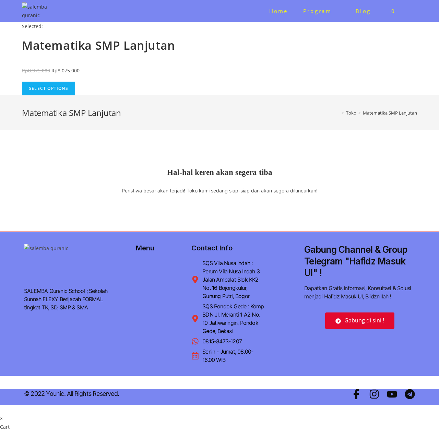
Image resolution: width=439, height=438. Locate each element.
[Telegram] (410, 394)
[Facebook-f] (356, 394)
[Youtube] (392, 394)
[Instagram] (374, 394)
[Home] (338, 113)
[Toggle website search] (412, 11)
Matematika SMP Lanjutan (390, 113)
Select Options (48, 88)
